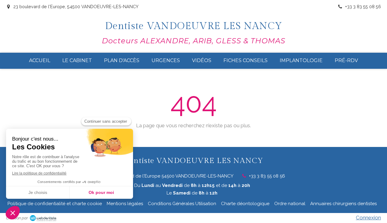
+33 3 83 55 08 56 (267, 176)
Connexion (368, 218)
